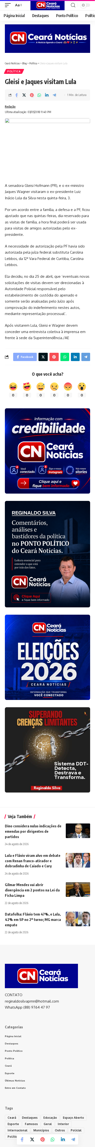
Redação (10, 106)
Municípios (41, 1130)
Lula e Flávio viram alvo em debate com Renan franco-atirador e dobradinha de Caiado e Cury (32, 860)
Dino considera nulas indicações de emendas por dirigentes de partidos (33, 831)
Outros (60, 1130)
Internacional (18, 1130)
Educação (50, 1117)
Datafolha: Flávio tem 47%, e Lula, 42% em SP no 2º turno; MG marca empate (33, 919)
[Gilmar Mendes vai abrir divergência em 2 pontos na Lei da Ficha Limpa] (78, 889)
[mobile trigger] (9, 5)
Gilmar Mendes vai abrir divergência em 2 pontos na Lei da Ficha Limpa (32, 890)
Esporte (13, 1124)
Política (14, 71)
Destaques (30, 1117)
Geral (48, 1124)
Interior (63, 1124)
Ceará (12, 1117)
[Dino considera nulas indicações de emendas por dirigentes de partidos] (78, 830)
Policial (76, 1130)
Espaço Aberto (73, 1117)
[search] (73, 5)
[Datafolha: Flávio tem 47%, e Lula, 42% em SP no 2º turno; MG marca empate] (78, 919)
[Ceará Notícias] (47, 5)
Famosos (31, 1124)
